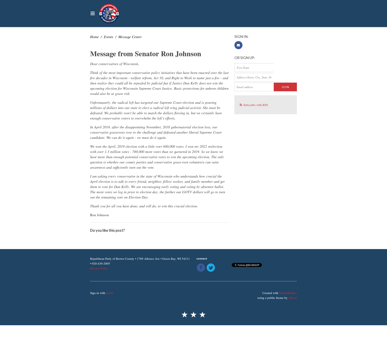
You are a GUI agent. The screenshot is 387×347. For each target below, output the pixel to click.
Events (108, 36)
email (109, 293)
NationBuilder (288, 293)
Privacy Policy (99, 268)
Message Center (130, 36)
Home (94, 36)
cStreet (292, 298)
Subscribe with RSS (255, 105)
